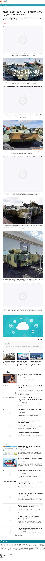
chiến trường (24, 346)
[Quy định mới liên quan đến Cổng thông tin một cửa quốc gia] (10, 474)
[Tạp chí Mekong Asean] (18, 412)
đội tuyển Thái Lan (3, 545)
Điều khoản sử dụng (2, 555)
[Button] (6, 23)
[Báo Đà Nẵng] (19, 496)
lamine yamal (31, 548)
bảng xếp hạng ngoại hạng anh (8, 544)
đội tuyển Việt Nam (30, 549)
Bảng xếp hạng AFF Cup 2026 (38, 544)
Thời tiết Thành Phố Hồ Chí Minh (12, 545)
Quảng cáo (1, 557)
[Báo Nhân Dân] (19, 461)
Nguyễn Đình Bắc (29, 545)
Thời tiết (40, 548)
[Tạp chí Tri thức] (18, 377)
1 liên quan (24, 434)
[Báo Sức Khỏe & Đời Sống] (18, 367)
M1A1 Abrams (35, 346)
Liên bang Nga (30, 346)
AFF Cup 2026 (15, 549)
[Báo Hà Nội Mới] (19, 402)
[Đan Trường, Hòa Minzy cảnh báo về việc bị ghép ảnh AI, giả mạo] (10, 378)
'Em (11, 346)
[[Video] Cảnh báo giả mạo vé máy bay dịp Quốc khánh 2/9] (10, 462)
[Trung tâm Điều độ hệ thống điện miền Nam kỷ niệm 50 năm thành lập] (10, 390)
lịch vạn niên (36, 549)
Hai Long (32, 544)
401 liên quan (24, 461)
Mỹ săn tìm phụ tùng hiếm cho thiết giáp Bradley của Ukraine (9, 363)
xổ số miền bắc (9, 549)
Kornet (20, 346)
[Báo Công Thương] (19, 473)
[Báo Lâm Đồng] (19, 485)
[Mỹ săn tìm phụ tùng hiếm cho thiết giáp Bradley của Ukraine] (9, 356)
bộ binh (16, 346)
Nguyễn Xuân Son (15, 548)
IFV (13, 346)
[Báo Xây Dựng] (19, 449)
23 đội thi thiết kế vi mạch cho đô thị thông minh (28, 432)
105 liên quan (25, 402)
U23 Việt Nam (36, 548)
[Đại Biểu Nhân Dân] (19, 424)
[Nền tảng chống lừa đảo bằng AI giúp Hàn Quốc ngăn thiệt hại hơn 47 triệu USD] (10, 425)
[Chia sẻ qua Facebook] (4, 339)
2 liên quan (24, 449)
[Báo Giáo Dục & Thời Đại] (5, 23)
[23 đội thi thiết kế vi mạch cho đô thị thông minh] (10, 436)
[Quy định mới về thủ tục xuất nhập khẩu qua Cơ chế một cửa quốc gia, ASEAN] (10, 450)
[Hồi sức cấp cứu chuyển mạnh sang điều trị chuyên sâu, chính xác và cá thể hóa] (23, 356)
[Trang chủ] (3, 2)
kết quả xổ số (21, 548)
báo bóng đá (26, 548)
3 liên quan (23, 412)
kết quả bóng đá (35, 545)
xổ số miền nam (9, 548)
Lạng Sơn (20, 544)
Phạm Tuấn (19, 545)
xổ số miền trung (3, 548)
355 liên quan (25, 531)
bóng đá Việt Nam (3, 549)
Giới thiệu (1, 554)
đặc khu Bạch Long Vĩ (26, 544)
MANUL (5, 346)
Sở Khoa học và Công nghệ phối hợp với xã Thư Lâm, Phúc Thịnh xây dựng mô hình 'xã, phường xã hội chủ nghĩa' (30, 399)
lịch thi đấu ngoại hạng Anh (22, 549)
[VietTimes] (19, 434)
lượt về (40, 545)
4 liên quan (23, 377)
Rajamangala (16, 544)
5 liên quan (16, 23)
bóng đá (2, 544)
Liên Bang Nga (7, 343)
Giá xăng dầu (24, 545)
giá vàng (43, 545)
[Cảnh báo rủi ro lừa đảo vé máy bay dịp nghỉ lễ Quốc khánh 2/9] (10, 413)
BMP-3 (9, 346)
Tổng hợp (11, 554)
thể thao (40, 549)
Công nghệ (5, 9)
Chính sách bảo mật (2, 556)
